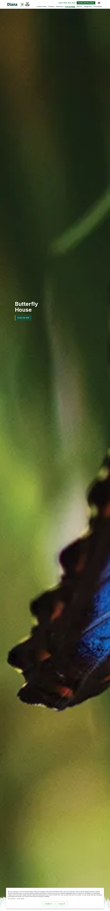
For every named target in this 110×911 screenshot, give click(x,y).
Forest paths (97, 6)
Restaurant (59, 6)
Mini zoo (79, 6)
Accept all (62, 904)
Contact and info (86, 3)
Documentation (11, 898)
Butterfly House (70, 6)
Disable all (48, 904)
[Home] (12, 4)
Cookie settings (20, 898)
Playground (88, 6)
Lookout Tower (42, 6)
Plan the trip (23, 318)
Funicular (51, 6)
